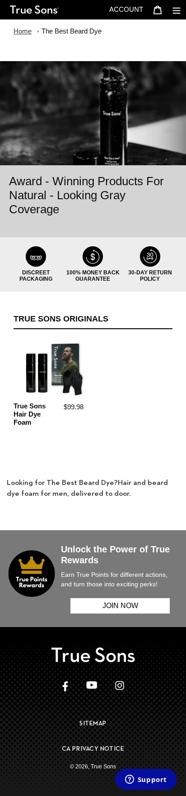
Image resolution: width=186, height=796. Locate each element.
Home (23, 31)
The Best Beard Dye (72, 31)
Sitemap (93, 723)
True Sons (103, 766)
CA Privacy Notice (93, 748)
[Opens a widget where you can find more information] (146, 780)
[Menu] (176, 9)
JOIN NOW (120, 605)
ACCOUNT (128, 9)
